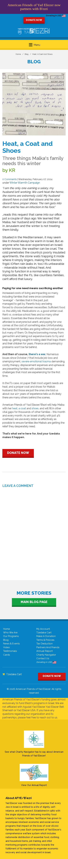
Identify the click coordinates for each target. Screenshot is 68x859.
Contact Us (42, 658)
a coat (23, 408)
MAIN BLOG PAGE (34, 602)
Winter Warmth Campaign (24, 182)
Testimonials (10, 651)
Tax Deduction (44, 643)
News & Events (11, 643)
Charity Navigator (46, 654)
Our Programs (11, 636)
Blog (26, 54)
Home (18, 54)
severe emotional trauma (36, 361)
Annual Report (44, 651)
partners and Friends (47, 647)
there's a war (36, 354)
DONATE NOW (34, 20)
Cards (6, 654)
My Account (43, 628)
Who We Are (10, 632)
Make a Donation (46, 636)
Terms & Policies (45, 640)
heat (14, 408)
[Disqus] (34, 528)
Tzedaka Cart (43, 632)
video (6, 647)
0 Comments (9, 179)
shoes (35, 408)
